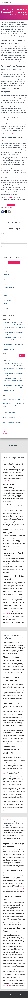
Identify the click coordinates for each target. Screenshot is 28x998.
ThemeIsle (19, 994)
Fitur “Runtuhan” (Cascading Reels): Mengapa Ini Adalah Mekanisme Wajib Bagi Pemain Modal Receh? (13, 405)
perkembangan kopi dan (9, 292)
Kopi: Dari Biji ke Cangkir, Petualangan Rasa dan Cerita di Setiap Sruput (13, 823)
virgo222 (5, 431)
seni (11, 207)
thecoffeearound (9, 197)
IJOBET (5, 279)
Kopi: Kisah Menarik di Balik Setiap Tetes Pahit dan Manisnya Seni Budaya (13, 636)
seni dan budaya (14, 133)
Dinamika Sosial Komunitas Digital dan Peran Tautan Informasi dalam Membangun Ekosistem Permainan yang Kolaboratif (13, 411)
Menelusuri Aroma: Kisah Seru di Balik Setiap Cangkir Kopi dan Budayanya (13, 458)
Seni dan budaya (10, 591)
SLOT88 (5, 303)
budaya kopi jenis (7, 274)
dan (8, 207)
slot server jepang (7, 300)
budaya (5, 207)
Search (4, 353)
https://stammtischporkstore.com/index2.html (12, 419)
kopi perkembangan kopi (9, 287)
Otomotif (5, 290)
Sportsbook (6, 305)
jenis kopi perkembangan (9, 282)
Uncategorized (7, 311)
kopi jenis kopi (7, 284)
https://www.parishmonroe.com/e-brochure (12, 422)
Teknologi (6, 308)
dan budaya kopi (7, 276)
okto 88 (4, 426)
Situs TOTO (5, 433)
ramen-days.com (6, 414)
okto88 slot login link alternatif (9, 417)
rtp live (5, 295)
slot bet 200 (5, 429)
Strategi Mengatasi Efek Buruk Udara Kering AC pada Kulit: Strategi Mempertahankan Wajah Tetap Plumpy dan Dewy (14, 347)
